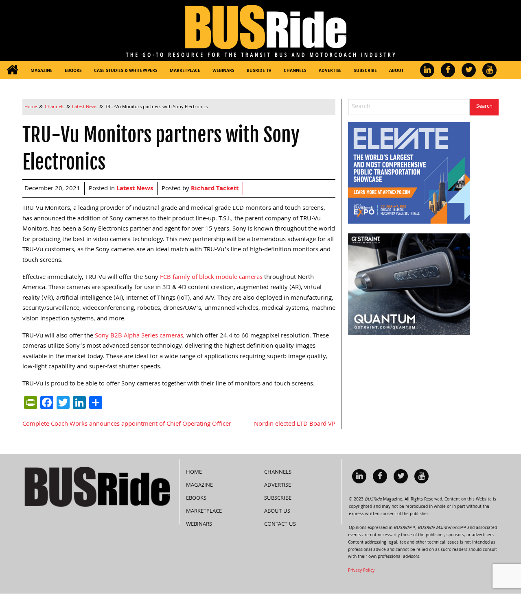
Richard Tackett (215, 189)
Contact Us (280, 524)
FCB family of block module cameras (211, 277)
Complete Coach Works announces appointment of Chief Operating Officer (126, 424)
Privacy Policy (361, 570)
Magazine (42, 71)
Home (194, 472)
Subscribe (365, 71)
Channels (295, 71)
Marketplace (185, 71)
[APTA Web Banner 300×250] (409, 173)
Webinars (223, 71)
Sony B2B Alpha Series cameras (139, 336)
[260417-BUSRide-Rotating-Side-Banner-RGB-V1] (409, 284)
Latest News (134, 189)
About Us (277, 511)
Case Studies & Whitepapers (126, 71)
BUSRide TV (259, 71)
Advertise (330, 71)
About (396, 71)
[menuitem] (12, 70)
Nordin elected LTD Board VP (294, 424)
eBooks (73, 71)
